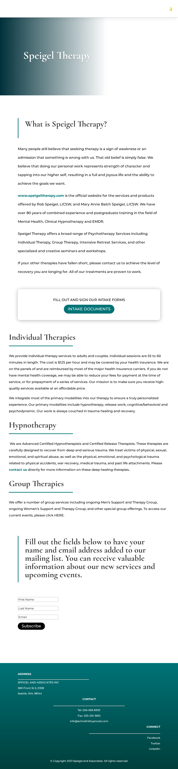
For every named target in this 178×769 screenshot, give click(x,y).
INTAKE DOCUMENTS (89, 309)
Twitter (155, 743)
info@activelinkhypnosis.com (89, 721)
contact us (18, 470)
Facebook (153, 737)
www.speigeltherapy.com (41, 196)
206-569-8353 (91, 710)
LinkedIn (154, 748)
